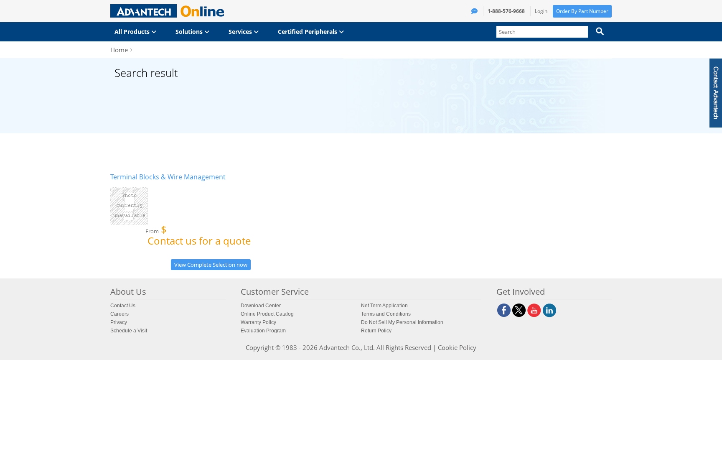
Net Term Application (384, 306)
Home (119, 50)
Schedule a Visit (128, 331)
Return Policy (376, 331)
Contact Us (122, 306)
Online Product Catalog (267, 314)
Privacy (118, 322)
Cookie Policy (457, 347)
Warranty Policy (258, 322)
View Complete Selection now (210, 264)
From (198, 237)
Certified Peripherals (308, 32)
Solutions (189, 32)
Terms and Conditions (386, 314)
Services (241, 32)
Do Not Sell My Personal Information (402, 322)
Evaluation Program (263, 331)
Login (541, 11)
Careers (119, 314)
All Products (132, 32)
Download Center (261, 306)
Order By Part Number (582, 11)
